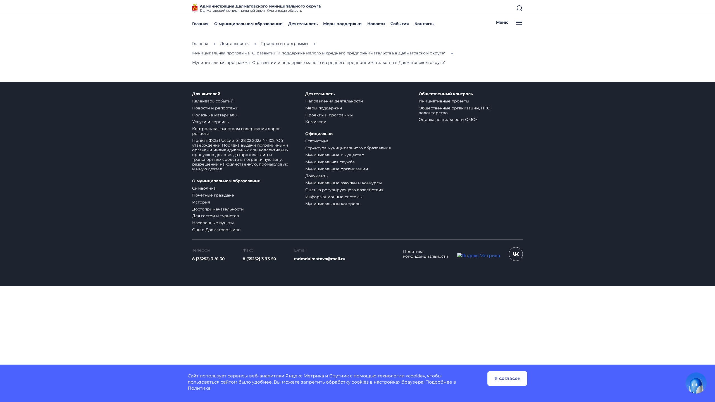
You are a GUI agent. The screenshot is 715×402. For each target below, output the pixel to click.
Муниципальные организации (336, 168)
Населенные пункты (213, 222)
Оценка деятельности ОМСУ (448, 119)
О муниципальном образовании (248, 23)
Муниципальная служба (330, 161)
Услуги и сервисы (211, 121)
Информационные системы (334, 196)
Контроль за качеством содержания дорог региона (236, 131)
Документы (316, 175)
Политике (199, 388)
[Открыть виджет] (696, 383)
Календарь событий (212, 101)
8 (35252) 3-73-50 (259, 259)
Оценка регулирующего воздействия (344, 189)
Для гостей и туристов (215, 215)
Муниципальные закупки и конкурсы (343, 182)
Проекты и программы (329, 115)
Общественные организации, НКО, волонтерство (455, 110)
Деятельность (303, 23)
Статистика (316, 140)
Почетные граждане (213, 195)
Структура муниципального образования (348, 147)
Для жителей (206, 94)
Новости (376, 23)
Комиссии (315, 121)
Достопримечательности (218, 209)
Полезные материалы (214, 115)
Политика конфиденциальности (425, 254)
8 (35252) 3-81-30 (208, 259)
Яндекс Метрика (304, 376)
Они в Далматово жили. (217, 229)
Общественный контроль (446, 94)
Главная (200, 23)
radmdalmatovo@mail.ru (319, 259)
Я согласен (507, 378)
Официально (319, 133)
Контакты (424, 23)
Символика (204, 188)
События (399, 23)
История (201, 202)
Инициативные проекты (444, 101)
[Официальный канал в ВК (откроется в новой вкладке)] (516, 254)
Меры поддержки (342, 23)
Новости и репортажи (215, 108)
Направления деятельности (334, 101)
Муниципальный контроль (332, 203)
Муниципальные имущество (334, 154)
